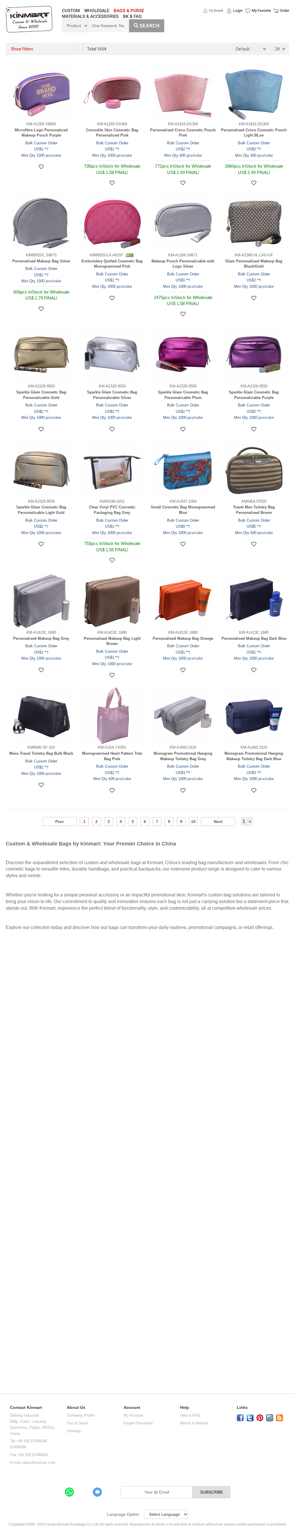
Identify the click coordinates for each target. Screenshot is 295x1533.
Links (242, 1407)
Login (238, 10)
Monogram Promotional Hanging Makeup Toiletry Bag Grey (183, 756)
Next (218, 821)
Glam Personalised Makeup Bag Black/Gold (253, 264)
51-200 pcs (12, 1226)
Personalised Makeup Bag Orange (183, 638)
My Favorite (261, 10)
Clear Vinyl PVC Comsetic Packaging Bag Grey (112, 510)
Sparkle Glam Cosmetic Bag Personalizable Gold (41, 395)
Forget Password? (139, 1423)
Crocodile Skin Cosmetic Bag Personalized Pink (112, 133)
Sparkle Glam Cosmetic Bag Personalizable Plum (183, 395)
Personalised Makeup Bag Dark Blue (254, 638)
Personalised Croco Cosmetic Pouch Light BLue (254, 133)
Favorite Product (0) (247, 21)
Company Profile (80, 1415)
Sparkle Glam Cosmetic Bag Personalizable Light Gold (41, 510)
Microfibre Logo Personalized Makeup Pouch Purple (41, 133)
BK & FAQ (132, 16)
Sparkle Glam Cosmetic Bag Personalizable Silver (112, 395)
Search (149, 25)
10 (193, 821)
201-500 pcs (13, 1251)
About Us (76, 1407)
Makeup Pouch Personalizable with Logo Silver (183, 264)
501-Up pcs (13, 1276)
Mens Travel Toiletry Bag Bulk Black (41, 753)
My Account (133, 1415)
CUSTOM (71, 10)
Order (284, 10)
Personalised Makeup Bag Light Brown (112, 641)
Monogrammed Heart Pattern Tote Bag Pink (112, 756)
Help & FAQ (190, 1415)
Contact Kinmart (26, 1407)
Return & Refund (194, 1423)
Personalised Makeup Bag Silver (41, 261)
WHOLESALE (96, 10)
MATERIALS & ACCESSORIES (90, 16)
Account (132, 1407)
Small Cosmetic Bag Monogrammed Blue (183, 510)
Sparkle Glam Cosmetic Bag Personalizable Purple (254, 395)
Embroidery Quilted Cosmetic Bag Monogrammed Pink (112, 264)
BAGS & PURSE (129, 10)
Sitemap (74, 1431)
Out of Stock (77, 1423)
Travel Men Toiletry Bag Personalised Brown (254, 510)
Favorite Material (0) (247, 29)
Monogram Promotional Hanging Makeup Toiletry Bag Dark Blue (253, 756)
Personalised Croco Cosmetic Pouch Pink (183, 133)
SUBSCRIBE (211, 1492)
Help (184, 1407)
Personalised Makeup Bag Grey (41, 638)
